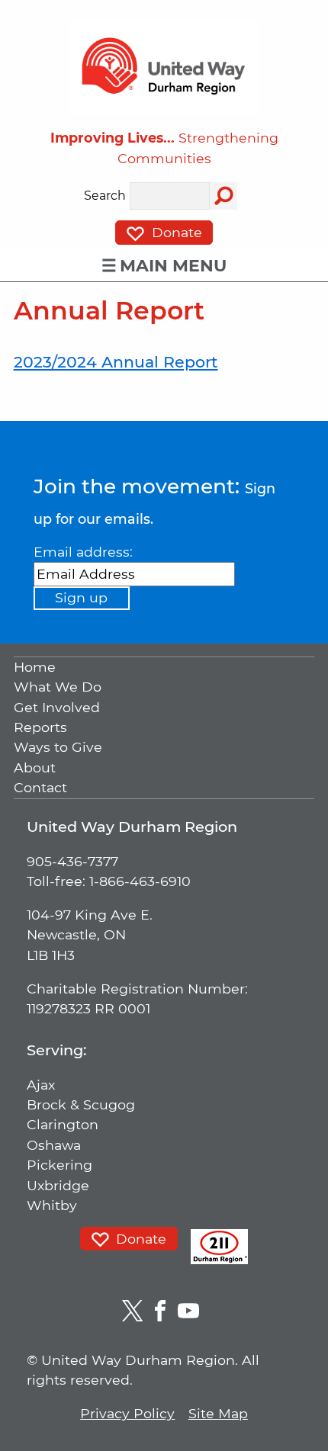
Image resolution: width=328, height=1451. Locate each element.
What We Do (57, 687)
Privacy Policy (127, 1413)
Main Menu (173, 265)
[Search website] (223, 196)
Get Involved (57, 707)
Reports (40, 727)
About (35, 767)
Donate (175, 232)
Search (105, 196)
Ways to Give (58, 748)
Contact (40, 788)
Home (35, 667)
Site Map (218, 1413)
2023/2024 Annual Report (116, 361)
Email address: (83, 552)
